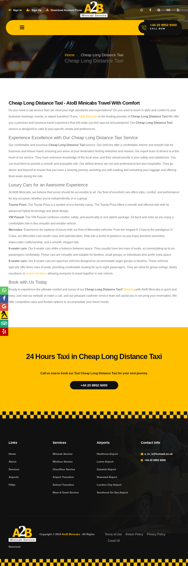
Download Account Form (66, 10)
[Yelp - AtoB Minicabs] (4, 332)
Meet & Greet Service (66, 492)
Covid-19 (114, 540)
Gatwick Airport (106, 469)
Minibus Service (63, 461)
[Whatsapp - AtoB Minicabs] (4, 291)
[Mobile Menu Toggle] (22, 27)
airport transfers (35, 273)
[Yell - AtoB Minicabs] (4, 315)
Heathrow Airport (107, 453)
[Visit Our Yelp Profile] (178, 10)
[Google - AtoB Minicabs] (4, 307)
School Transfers (63, 484)
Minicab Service (63, 453)
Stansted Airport (107, 477)
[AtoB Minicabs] (22, 534)
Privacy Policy (156, 534)
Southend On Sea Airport (112, 492)
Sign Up (36, 10)
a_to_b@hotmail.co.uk (158, 453)
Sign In (17, 10)
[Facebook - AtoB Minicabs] (4, 299)
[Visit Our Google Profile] (159, 10)
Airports (14, 477)
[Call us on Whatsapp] (141, 10)
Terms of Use (113, 534)
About (12, 461)
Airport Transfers (63, 477)
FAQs (12, 484)
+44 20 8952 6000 (94, 385)
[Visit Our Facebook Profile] (150, 10)
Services (14, 469)
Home (70, 55)
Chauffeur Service (64, 469)
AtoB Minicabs (87, 116)
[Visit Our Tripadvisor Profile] (168, 10)
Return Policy (134, 534)
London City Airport (109, 484)
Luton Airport (105, 461)
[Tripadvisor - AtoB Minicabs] (4, 324)
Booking (129, 289)
